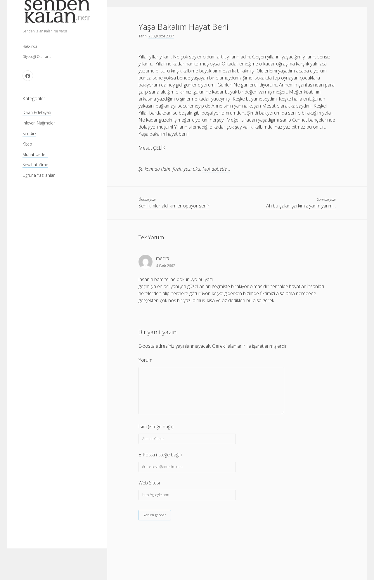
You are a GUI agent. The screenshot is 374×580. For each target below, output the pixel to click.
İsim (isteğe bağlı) (156, 426)
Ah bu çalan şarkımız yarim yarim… (301, 205)
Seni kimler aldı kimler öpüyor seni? (173, 205)
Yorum (145, 360)
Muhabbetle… (35, 154)
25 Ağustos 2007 (161, 36)
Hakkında (29, 46)
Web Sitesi (149, 482)
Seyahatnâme (35, 164)
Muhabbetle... (216, 169)
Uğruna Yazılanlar (38, 175)
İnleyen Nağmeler (38, 122)
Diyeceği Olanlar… (36, 56)
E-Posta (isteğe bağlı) (160, 454)
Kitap (27, 143)
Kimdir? (29, 133)
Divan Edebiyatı (36, 112)
